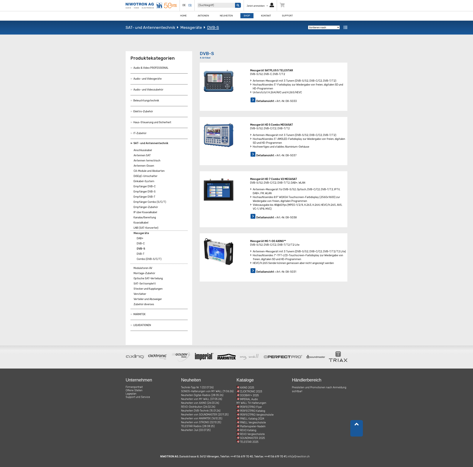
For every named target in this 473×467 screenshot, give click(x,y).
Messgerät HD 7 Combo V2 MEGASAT (273, 179)
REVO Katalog (248, 430)
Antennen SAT (142, 155)
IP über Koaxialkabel (145, 212)
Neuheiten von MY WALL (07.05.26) (201, 399)
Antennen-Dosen (144, 165)
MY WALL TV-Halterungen (251, 403)
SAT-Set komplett (145, 283)
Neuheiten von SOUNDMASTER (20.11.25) (205, 414)
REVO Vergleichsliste (252, 434)
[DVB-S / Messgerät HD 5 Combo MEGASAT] (218, 135)
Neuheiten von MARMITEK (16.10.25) (201, 418)
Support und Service (138, 397)
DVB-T (140, 253)
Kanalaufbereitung (145, 217)
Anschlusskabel (143, 150)
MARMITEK (139, 314)
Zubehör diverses (144, 304)
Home (183, 15)
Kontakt (266, 15)
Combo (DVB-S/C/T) (149, 259)
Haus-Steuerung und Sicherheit (152, 122)
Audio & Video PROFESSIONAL (150, 67)
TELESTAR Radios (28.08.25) (198, 426)
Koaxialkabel (141, 222)
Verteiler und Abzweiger (148, 299)
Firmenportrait (134, 387)
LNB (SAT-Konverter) (146, 227)
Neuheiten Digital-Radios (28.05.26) (202, 395)
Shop (247, 15)
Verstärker (140, 294)
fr (190, 5)
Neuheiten (226, 15)
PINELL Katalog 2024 (252, 418)
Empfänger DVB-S (145, 191)
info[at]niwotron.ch (298, 456)
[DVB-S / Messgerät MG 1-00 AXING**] (218, 251)
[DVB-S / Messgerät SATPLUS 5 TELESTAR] (218, 81)
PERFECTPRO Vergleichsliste (257, 414)
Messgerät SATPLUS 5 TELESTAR (271, 70)
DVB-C (141, 243)
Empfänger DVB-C (145, 186)
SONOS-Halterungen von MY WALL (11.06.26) (207, 391)
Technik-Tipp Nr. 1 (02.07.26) (197, 387)
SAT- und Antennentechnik (150, 27)
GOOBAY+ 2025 (249, 395)
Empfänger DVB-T (144, 196)
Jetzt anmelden (256, 5)
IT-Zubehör (140, 133)
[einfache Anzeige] (345, 27)
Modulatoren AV (143, 268)
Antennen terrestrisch (147, 160)
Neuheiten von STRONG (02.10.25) (201, 422)
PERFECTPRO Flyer (251, 407)
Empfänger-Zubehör (146, 207)
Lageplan (131, 393)
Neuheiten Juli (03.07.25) (196, 430)
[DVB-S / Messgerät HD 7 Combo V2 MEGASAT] (218, 189)
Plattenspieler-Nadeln (253, 426)
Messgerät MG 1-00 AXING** (268, 241)
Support (287, 15)
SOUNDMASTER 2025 (252, 438)
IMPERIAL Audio (249, 399)
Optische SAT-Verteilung (148, 278)
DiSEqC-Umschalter (145, 176)
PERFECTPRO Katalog (252, 411)
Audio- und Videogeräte (147, 78)
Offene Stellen (134, 390)
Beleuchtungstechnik (146, 100)
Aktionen (203, 15)
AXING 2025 (247, 387)
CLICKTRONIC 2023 (251, 391)
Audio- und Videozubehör (148, 89)
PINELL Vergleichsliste (253, 422)
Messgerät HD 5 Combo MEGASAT (271, 124)
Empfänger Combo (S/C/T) (150, 202)
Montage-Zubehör (144, 273)
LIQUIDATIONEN (142, 325)
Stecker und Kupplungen (148, 288)
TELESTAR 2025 (249, 442)
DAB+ (140, 238)
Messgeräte (191, 27)
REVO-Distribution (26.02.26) (198, 406)
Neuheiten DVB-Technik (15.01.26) (200, 410)
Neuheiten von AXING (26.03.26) (200, 403)
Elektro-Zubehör (143, 111)
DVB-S (213, 27)
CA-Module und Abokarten (149, 171)
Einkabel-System (144, 181)
